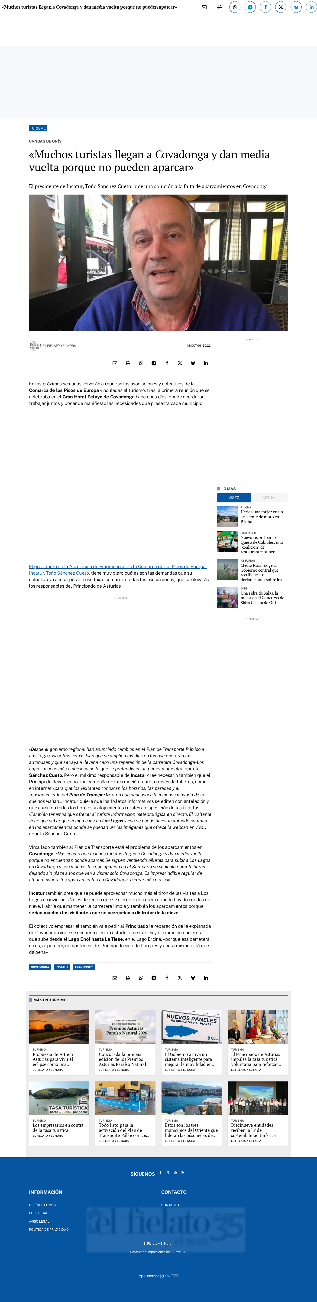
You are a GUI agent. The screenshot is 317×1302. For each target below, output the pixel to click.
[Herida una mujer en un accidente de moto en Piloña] (227, 516)
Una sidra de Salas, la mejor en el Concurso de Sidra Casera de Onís (262, 598)
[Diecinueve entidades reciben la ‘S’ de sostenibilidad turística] (258, 1098)
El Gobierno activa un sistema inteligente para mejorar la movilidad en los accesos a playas (188, 1061)
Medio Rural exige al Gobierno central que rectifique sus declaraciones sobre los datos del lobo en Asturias (264, 572)
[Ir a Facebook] (160, 1172)
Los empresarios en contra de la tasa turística (58, 1127)
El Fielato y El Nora (59, 346)
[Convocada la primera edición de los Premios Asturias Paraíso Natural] (125, 1027)
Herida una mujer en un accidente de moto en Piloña (262, 516)
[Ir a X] (168, 1172)
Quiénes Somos (42, 1205)
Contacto (170, 1205)
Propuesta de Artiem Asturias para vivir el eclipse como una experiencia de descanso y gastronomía (58, 1064)
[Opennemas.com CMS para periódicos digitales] (158, 1276)
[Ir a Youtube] (175, 1172)
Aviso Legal (39, 1221)
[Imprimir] (219, 7)
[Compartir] (234, 7)
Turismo (38, 128)
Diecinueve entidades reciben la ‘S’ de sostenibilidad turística (253, 1130)
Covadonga (40, 967)
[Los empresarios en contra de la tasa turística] (59, 1098)
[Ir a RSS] (183, 1172)
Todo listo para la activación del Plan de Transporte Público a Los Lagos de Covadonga (123, 1132)
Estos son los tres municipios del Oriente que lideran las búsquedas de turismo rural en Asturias (191, 1132)
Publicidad (39, 1213)
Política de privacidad (49, 1229)
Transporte (84, 967)
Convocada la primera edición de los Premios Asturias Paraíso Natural (122, 1059)
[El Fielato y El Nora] (35, 345)
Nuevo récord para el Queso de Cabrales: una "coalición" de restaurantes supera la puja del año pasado (262, 544)
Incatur (62, 967)
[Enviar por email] (204, 7)
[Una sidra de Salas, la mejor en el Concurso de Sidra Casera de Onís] (227, 597)
